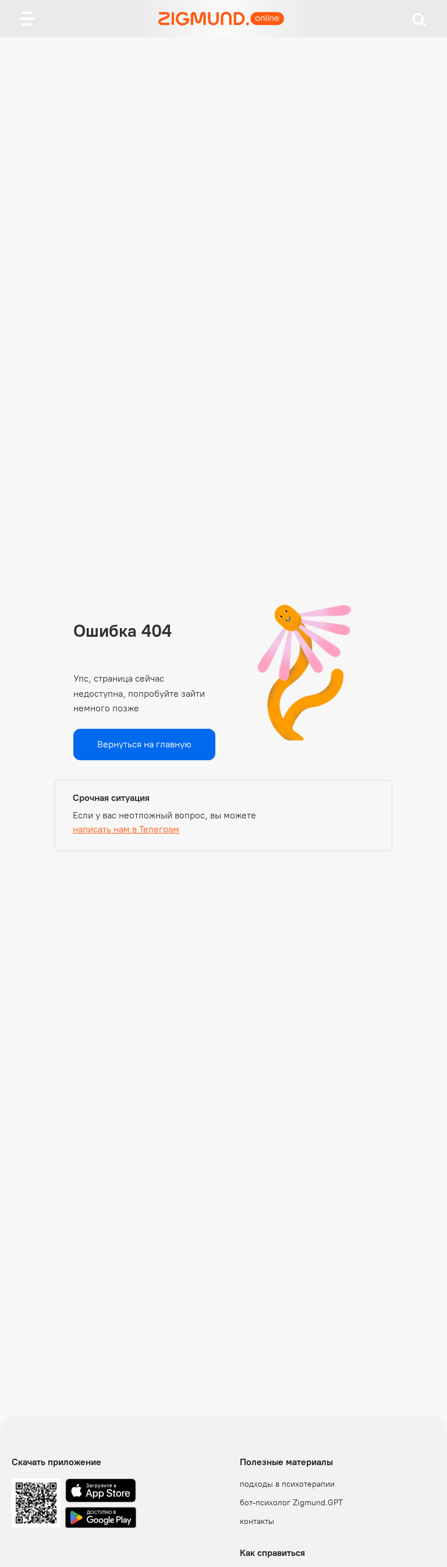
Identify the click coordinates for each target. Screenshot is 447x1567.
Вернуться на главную (144, 744)
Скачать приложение (56, 1461)
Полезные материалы (286, 1461)
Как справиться (272, 1552)
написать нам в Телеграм (126, 829)
